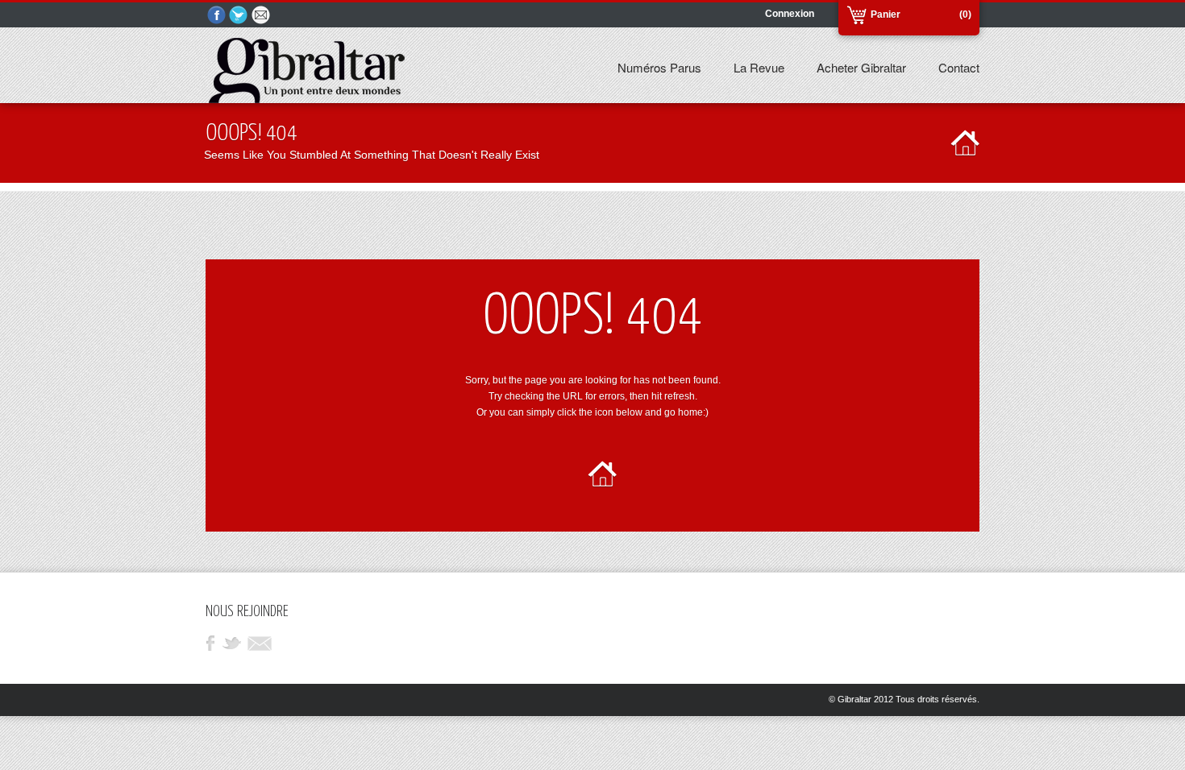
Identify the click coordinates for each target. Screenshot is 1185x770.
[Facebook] (217, 15)
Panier (885, 14)
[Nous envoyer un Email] (262, 15)
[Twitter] (239, 15)
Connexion (789, 13)
